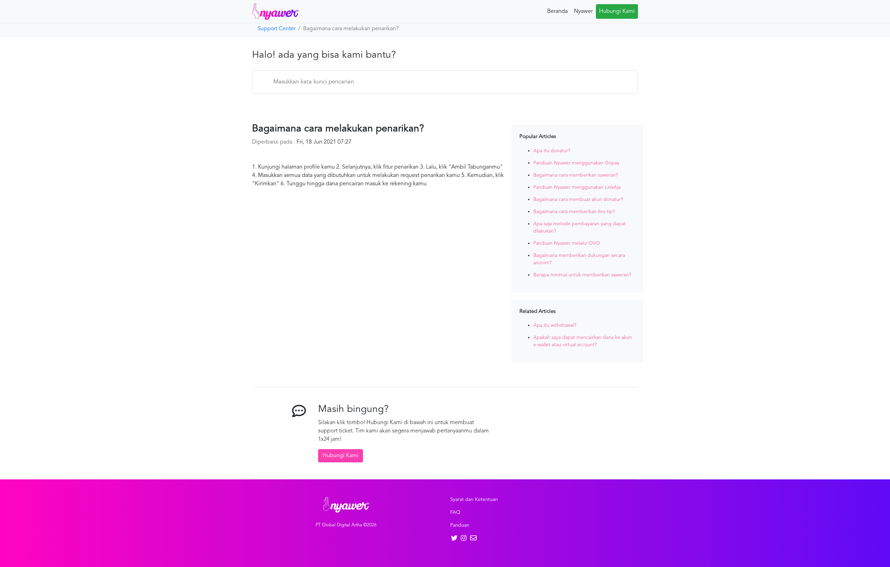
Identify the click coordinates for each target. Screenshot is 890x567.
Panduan (459, 525)
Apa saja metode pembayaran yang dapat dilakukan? (579, 227)
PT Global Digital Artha (339, 525)
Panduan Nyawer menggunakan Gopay (576, 163)
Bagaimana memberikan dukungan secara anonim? (579, 259)
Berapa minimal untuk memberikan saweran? (582, 275)
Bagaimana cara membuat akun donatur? (578, 199)
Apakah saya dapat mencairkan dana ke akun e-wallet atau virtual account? (582, 341)
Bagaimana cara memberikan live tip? (574, 211)
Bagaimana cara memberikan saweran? (575, 175)
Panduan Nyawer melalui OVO (566, 243)
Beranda (557, 11)
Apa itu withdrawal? (554, 325)
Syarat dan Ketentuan (474, 499)
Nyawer (583, 11)
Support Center (277, 29)
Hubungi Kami (617, 11)
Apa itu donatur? (552, 150)
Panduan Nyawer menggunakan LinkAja (577, 187)
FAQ (455, 512)
